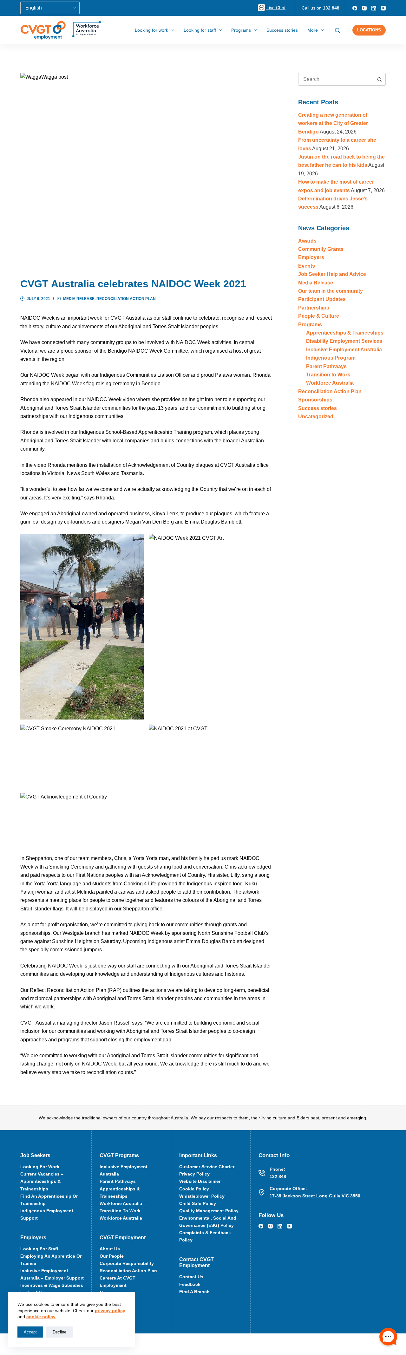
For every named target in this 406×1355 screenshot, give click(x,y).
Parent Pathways (326, 366)
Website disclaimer (199, 1181)
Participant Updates (322, 299)
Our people (112, 1256)
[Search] (337, 30)
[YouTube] (383, 8)
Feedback (189, 1284)
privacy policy (110, 1310)
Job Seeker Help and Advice (332, 274)
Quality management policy (209, 1210)
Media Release (79, 298)
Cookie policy (194, 1188)
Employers (311, 257)
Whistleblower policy (202, 1196)
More (312, 30)
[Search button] (379, 79)
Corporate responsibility (127, 1263)
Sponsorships (315, 399)
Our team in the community (330, 291)
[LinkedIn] (373, 8)
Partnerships (313, 307)
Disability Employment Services (344, 341)
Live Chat (275, 7)
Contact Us (191, 1276)
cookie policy (41, 1316)
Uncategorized (315, 416)
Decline (59, 1332)
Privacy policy (194, 1173)
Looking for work (151, 30)
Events (306, 266)
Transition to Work (328, 374)
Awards (307, 241)
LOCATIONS (369, 30)
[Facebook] (354, 8)
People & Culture (318, 316)
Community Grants (321, 249)
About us (110, 1248)
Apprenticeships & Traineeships (344, 332)
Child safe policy (197, 1203)
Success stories (282, 30)
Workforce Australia (330, 383)
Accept (30, 1332)
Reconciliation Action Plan (126, 298)
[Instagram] (364, 8)
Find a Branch (194, 1291)
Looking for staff (200, 30)
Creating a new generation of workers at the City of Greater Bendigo (333, 123)
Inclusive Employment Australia (344, 349)
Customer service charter (206, 1166)
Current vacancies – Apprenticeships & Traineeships (41, 1181)
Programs (241, 30)
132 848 (331, 7)
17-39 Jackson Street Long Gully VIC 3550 (315, 1195)
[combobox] (335, 79)
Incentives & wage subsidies (51, 1285)
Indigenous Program (331, 358)
